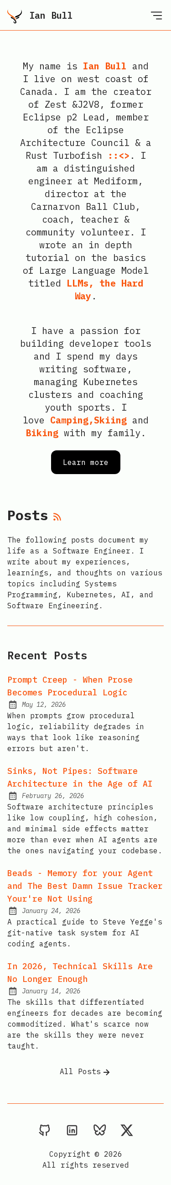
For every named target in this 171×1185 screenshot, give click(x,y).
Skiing (110, 420)
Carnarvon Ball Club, (85, 206)
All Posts (80, 1071)
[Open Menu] (156, 15)
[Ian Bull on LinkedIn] (72, 1129)
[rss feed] (57, 517)
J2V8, (91, 104)
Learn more (86, 462)
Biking (42, 433)
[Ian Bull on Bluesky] (99, 1129)
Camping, (72, 420)
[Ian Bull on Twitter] (127, 1129)
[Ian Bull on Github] (45, 1129)
